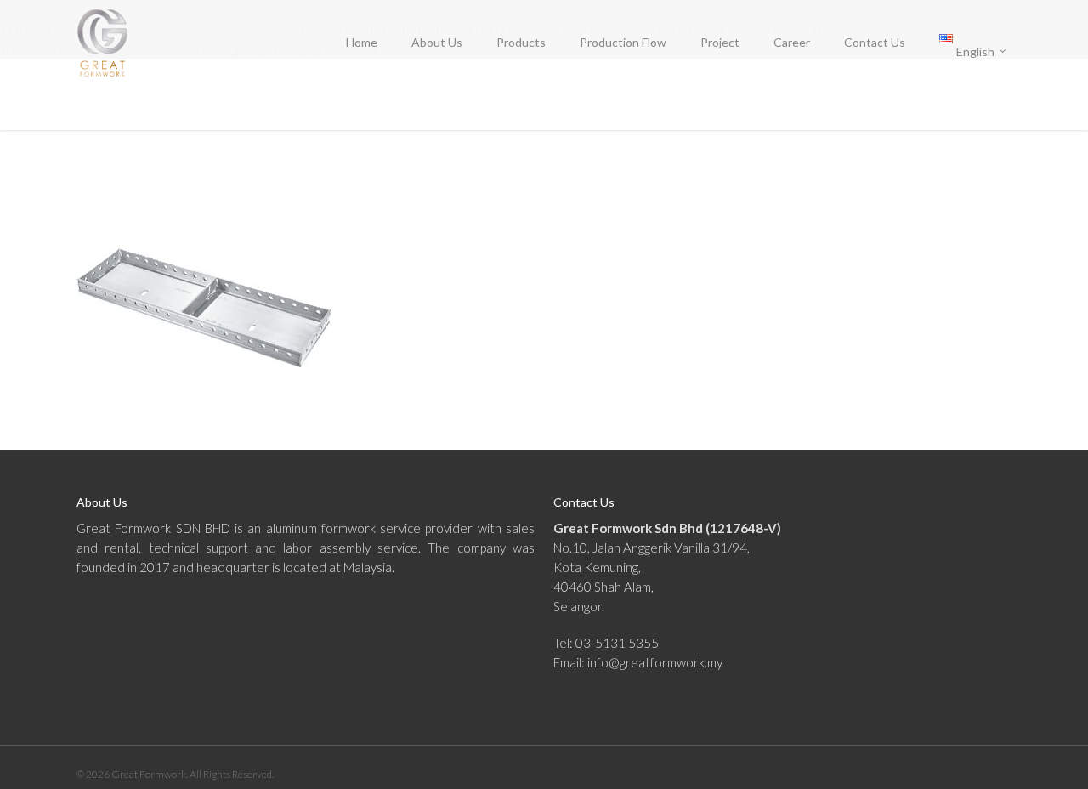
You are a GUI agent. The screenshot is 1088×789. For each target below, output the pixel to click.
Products (521, 42)
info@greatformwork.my (654, 662)
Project (720, 42)
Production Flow (623, 42)
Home (361, 42)
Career (792, 42)
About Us (436, 42)
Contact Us (874, 42)
